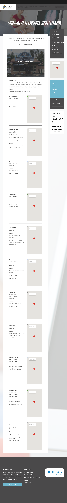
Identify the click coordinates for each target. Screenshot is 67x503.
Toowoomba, (18, 476)
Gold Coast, (12, 476)
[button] (34, 108)
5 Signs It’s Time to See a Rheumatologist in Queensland (57, 119)
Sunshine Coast (6, 476)
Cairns (16, 479)
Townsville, (5, 477)
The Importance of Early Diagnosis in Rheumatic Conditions (57, 128)
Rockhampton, (11, 477)
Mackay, (16, 477)
